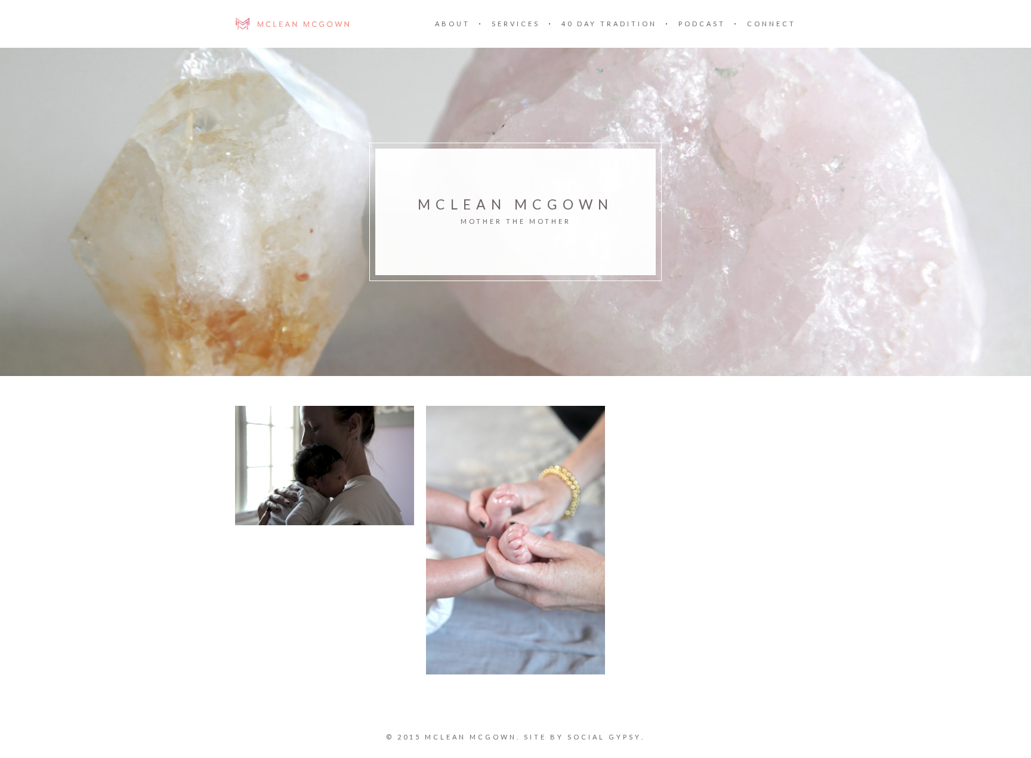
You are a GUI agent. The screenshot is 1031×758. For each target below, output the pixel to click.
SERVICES (516, 23)
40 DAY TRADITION (609, 23)
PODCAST (702, 23)
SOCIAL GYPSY (604, 737)
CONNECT (771, 23)
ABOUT (452, 23)
